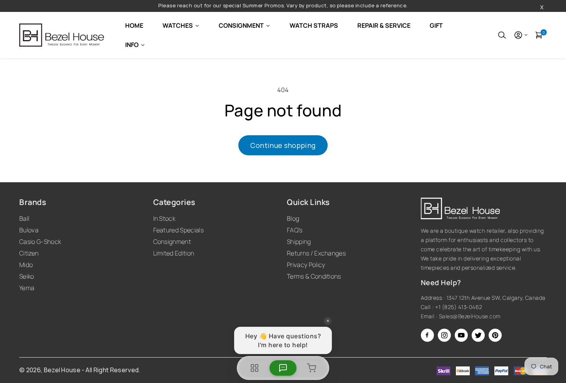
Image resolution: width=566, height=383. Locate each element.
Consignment (172, 241)
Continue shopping (282, 145)
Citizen (29, 253)
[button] (502, 35)
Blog (293, 218)
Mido (26, 264)
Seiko (26, 276)
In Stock (164, 218)
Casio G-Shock (40, 241)
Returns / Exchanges (316, 253)
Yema (26, 288)
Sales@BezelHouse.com (470, 316)
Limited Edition (173, 253)
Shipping (299, 241)
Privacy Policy (306, 264)
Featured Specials (178, 230)
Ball (24, 218)
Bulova (29, 230)
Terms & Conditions (314, 276)
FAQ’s (295, 230)
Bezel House (62, 370)
